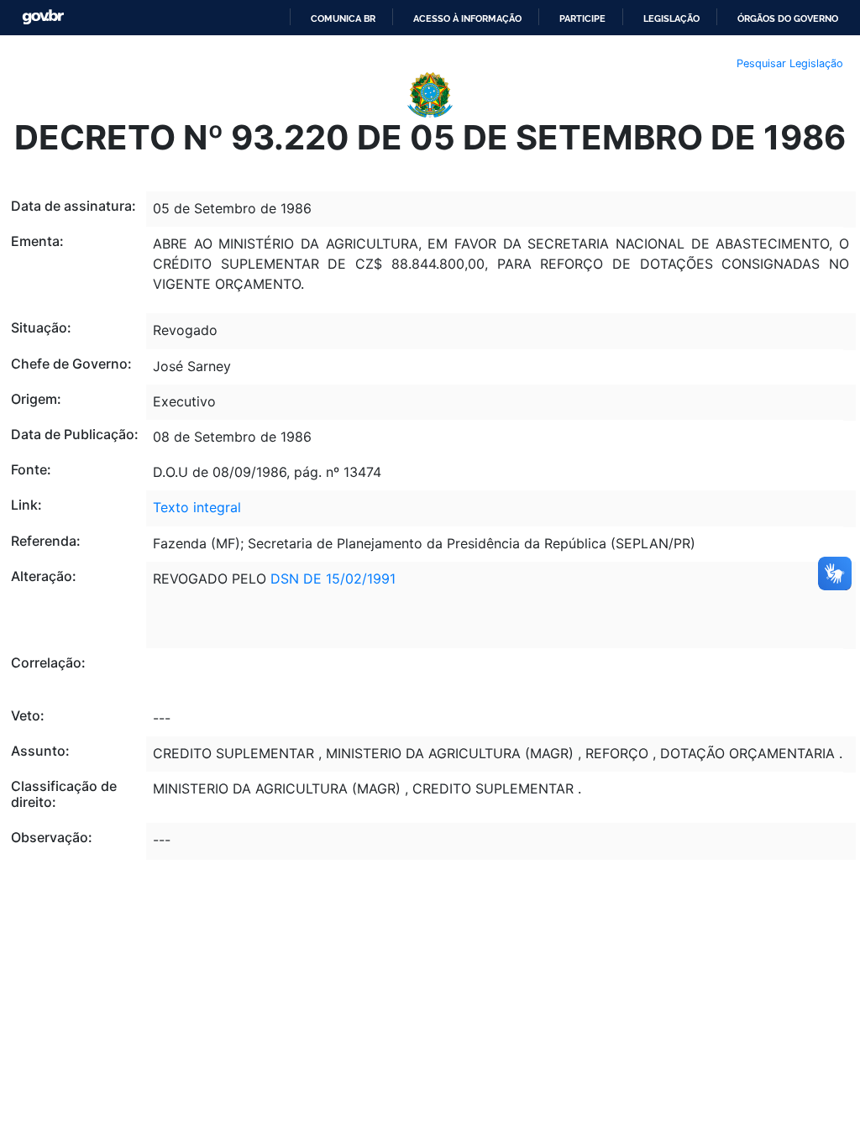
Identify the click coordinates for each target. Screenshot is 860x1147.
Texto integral (197, 507)
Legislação (671, 18)
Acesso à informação (467, 18)
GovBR (43, 17)
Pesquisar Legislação (790, 63)
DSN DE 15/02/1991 (333, 578)
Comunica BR (343, 18)
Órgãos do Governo (787, 18)
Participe (582, 18)
